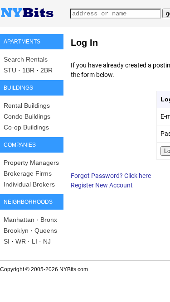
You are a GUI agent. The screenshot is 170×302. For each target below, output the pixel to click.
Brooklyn (16, 230)
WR (20, 241)
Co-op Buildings (26, 127)
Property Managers (31, 162)
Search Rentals (26, 59)
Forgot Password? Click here (111, 175)
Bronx (48, 219)
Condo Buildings (27, 116)
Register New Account (102, 185)
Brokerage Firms (28, 173)
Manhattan (19, 219)
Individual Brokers (29, 184)
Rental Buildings (27, 105)
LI (34, 241)
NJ (47, 241)
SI (7, 241)
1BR (28, 70)
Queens (45, 230)
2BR (46, 70)
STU (10, 70)
